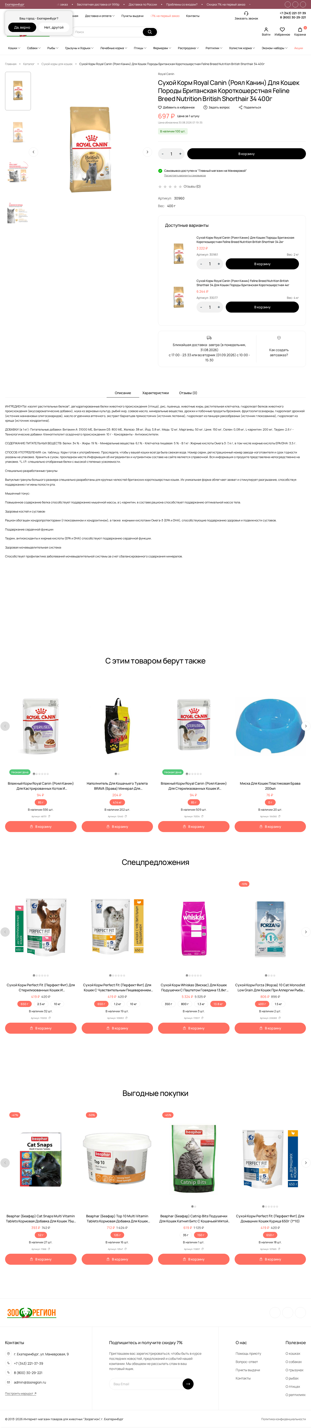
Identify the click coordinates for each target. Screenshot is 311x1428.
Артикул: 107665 (268, 1249)
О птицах (293, 1386)
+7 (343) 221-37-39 (293, 13)
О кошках (293, 1353)
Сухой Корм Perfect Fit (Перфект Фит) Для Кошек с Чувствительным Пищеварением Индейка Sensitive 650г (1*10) (117, 988)
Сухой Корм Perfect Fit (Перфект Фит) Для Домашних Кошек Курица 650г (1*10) (270, 1218)
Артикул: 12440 (115, 816)
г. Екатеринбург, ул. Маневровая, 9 (41, 1354)
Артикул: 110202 (39, 1018)
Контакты (193, 16)
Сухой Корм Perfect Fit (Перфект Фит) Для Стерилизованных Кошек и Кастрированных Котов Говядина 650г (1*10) (41, 988)
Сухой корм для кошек (57, 64)
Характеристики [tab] (155, 393)
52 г (41, 1235)
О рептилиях (295, 1394)
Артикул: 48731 (39, 816)
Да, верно (22, 27)
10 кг (57, 1004)
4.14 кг (117, 802)
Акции (298, 48)
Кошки (12, 48)
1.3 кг (201, 1004)
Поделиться (252, 107)
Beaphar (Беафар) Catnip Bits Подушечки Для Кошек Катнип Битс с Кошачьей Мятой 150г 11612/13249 (193, 1219)
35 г (186, 1235)
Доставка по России (117, 4)
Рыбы (51, 48)
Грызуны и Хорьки (77, 48)
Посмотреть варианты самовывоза (185, 175)
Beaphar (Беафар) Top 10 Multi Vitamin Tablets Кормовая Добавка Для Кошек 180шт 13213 (117, 1219)
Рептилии (212, 48)
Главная (72, 16)
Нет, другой (53, 27)
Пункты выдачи (132, 16)
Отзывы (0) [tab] (188, 393)
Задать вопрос (219, 107)
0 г (270, 802)
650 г (24, 1004)
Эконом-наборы (273, 48)
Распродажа (187, 48)
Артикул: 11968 (39, 1249)
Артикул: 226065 (268, 1018)
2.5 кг (41, 1004)
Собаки (32, 48)
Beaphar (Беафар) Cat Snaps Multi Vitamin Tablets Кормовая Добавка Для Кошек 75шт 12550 (41, 1219)
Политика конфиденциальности (283, 1419)
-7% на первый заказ (164, 16)
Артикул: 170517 (192, 1018)
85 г (41, 802)
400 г (262, 1004)
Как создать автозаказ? (279, 352)
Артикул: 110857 (192, 1249)
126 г (117, 1235)
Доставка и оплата (98, 16)
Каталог (29, 64)
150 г (200, 1235)
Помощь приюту (248, 1353)
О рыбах (292, 1378)
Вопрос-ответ (247, 1361)
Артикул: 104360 (268, 816)
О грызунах (294, 1370)
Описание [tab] (123, 393)
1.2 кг (117, 1004)
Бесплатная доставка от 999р (73, 4)
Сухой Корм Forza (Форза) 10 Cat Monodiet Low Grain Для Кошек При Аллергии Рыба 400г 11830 (270, 988)
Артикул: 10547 (115, 1249)
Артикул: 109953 (115, 1018)
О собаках (294, 1361)
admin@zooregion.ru (30, 1382)
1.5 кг (278, 1004)
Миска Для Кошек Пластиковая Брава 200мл (270, 786)
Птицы (138, 48)
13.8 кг (218, 1004)
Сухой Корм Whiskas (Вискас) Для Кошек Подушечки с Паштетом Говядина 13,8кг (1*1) (194, 988)
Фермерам (160, 48)
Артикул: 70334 (192, 816)
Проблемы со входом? (156, 4)
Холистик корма (240, 48)
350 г (168, 1004)
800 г (185, 1004)
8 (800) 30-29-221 (293, 17)
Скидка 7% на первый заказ (200, 4)
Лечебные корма (112, 48)
